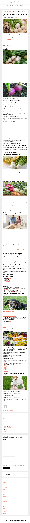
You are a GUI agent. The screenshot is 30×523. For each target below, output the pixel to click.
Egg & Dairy (4, 489)
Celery (5, 369)
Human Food (4, 496)
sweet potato (8, 281)
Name (4, 451)
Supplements (5, 511)
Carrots (5, 365)
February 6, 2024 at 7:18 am (9, 418)
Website (4, 460)
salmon (17, 291)
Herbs (4, 494)
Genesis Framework (17, 520)
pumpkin (9, 280)
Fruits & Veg (11, 410)
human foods (9, 39)
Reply (5, 431)
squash (21, 288)
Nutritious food (5, 501)
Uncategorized (5, 513)
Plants (4, 508)
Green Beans (6, 371)
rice (8, 284)
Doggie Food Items (15, 2)
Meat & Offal (4, 499)
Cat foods (4, 482)
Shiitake (7, 283)
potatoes (18, 288)
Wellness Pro (11, 520)
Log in (25, 520)
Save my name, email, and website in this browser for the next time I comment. (13, 465)
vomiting (18, 249)
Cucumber (4, 327)
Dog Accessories (5, 484)
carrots (10, 321)
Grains (4, 492)
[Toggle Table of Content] (9, 45)
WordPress (22, 520)
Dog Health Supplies (6, 487)
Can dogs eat (7, 410)
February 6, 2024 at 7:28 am (10, 427)
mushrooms (6, 289)
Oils (3, 504)
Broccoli (5, 367)
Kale (5, 363)
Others (4, 506)
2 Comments (15, 17)
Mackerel (9, 278)
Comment (4, 439)
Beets (5, 370)
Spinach (5, 366)
